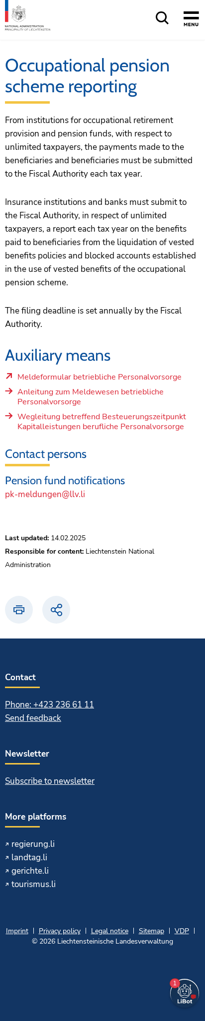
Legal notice (109, 931)
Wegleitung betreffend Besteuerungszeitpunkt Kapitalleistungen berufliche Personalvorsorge (101, 422)
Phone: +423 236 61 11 (49, 704)
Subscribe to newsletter (50, 781)
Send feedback (33, 718)
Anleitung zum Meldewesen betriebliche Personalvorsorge (90, 397)
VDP (182, 931)
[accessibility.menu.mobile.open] (191, 20)
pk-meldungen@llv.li (45, 494)
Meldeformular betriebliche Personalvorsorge (99, 379)
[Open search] (162, 18)
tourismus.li (33, 884)
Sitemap (151, 931)
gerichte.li (30, 871)
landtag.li (29, 857)
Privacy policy (60, 931)
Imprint (17, 931)
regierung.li (33, 844)
